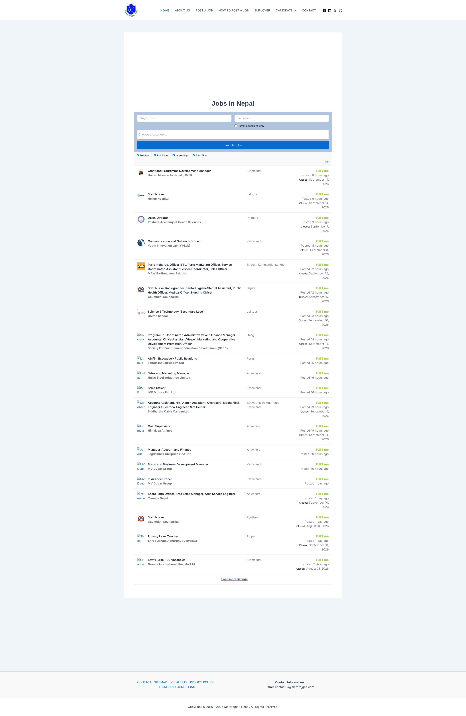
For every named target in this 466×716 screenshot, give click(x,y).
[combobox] (233, 134)
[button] (294, 10)
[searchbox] (233, 134)
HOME (164, 10)
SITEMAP (160, 682)
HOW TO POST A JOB (234, 10)
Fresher (144, 155)
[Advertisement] (233, 68)
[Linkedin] (329, 10)
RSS (327, 162)
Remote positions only (251, 125)
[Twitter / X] (335, 10)
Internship (181, 155)
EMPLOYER (262, 10)
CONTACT (309, 10)
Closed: (300, 526)
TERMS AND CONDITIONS (177, 687)
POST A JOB (204, 10)
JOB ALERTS (178, 682)
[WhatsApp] (340, 10)
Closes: (303, 179)
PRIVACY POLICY (202, 682)
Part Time (201, 155)
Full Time (162, 155)
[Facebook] (324, 10)
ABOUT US (182, 10)
